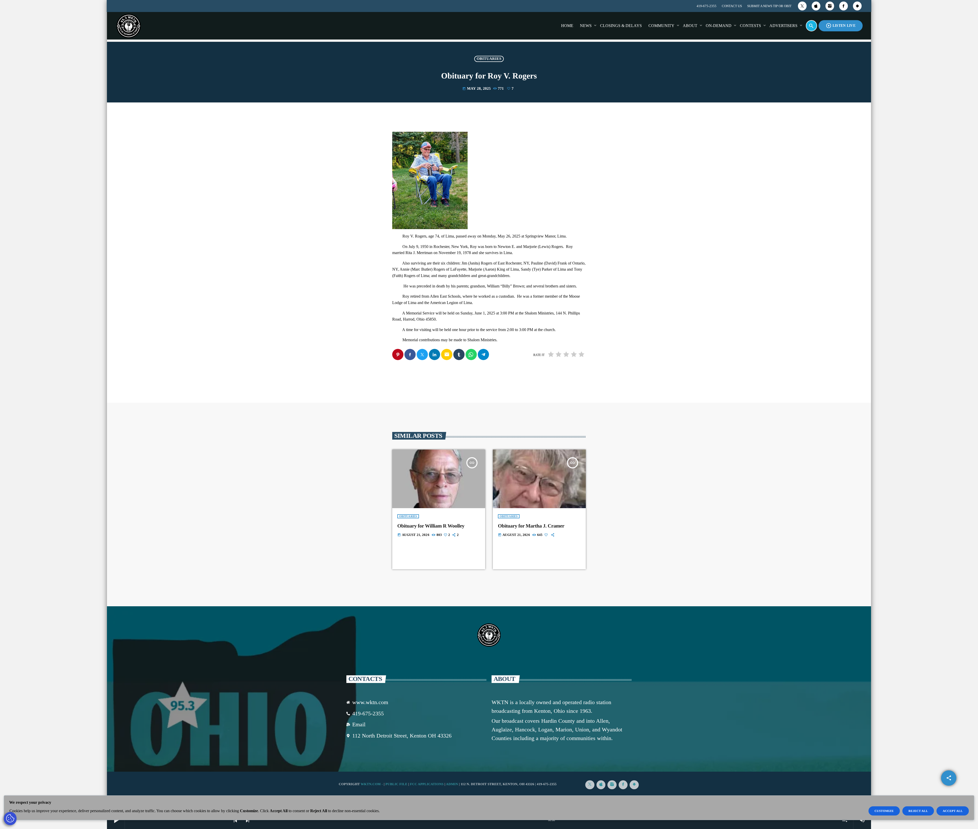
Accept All (953, 811)
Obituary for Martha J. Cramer (531, 526)
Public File (396, 784)
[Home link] (128, 26)
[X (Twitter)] (802, 6)
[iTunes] (816, 6)
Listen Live (840, 26)
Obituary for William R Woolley (430, 526)
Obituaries (489, 59)
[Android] (857, 6)
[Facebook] (843, 6)
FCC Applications (427, 784)
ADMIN (452, 784)
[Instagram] (829, 6)
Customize (884, 811)
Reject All (918, 811)
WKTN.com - (372, 784)
